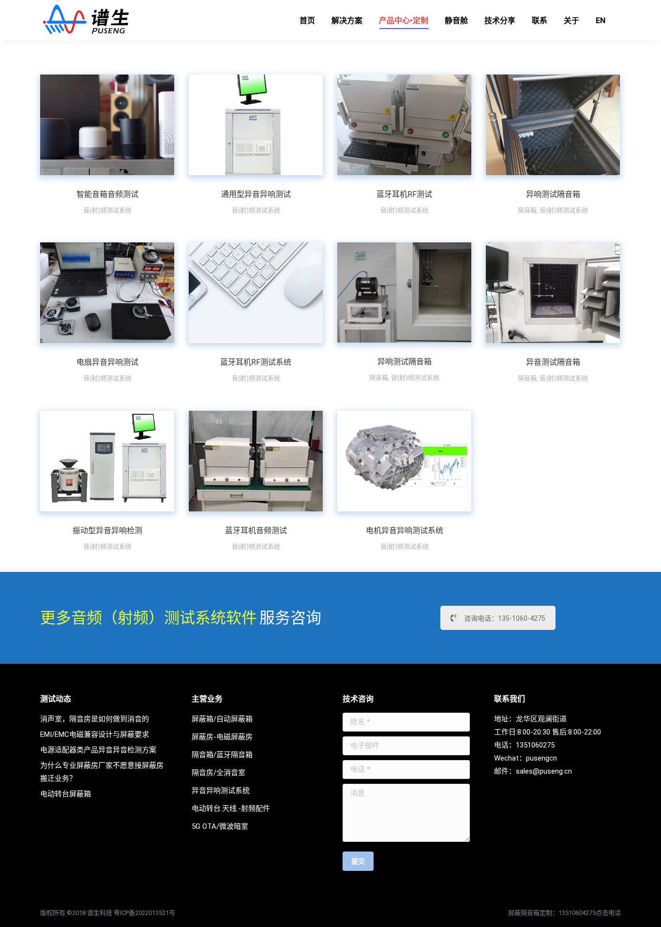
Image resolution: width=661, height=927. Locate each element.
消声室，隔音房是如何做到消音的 (94, 719)
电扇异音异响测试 (107, 362)
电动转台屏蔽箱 (65, 794)
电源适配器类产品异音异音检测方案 (98, 750)
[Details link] (120, 124)
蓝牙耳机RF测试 (404, 194)
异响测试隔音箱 (553, 194)
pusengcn (541, 758)
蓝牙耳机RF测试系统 (255, 362)
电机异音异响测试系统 (404, 530)
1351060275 (535, 745)
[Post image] (107, 125)
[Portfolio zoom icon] (94, 124)
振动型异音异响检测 (107, 530)
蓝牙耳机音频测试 (256, 530)
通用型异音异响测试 (256, 194)
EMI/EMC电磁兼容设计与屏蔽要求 (94, 734)
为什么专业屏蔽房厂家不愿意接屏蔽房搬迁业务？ (102, 772)
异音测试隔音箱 (553, 362)
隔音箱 (527, 210)
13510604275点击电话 (589, 912)
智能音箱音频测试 (107, 194)
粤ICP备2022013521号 (144, 912)
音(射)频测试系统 (107, 210)
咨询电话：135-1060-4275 (504, 618)
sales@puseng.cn (544, 771)
